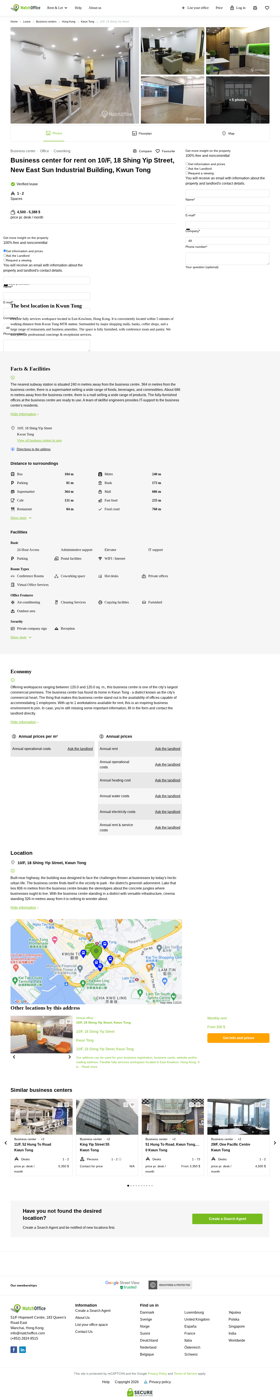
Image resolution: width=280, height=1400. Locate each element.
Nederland (148, 1347)
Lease (27, 21)
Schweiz (191, 1354)
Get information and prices (206, 164)
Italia (188, 1340)
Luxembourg (194, 1312)
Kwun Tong (87, 21)
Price (219, 8)
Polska (234, 1319)
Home (14, 21)
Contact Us (84, 1332)
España (190, 1326)
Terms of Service (185, 1373)
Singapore (237, 1326)
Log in (240, 8)
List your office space (91, 1325)
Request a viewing (201, 173)
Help (78, 8)
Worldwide (237, 1340)
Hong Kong (68, 21)
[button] (13, 1056)
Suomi (145, 1333)
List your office (198, 8)
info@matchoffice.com (27, 1333)
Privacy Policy (157, 1373)
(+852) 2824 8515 (24, 1338)
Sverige (146, 1319)
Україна (235, 1312)
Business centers (46, 21)
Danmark (147, 1312)
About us (95, 8)
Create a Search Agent (92, 1311)
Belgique (147, 1354)
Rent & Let (55, 8)
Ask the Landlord (200, 168)
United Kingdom (197, 1319)
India (232, 1333)
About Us (82, 1318)
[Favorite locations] (267, 7)
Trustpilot (192, 232)
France (189, 1333)
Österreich (192, 1347)
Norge (145, 1326)
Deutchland (149, 1340)
